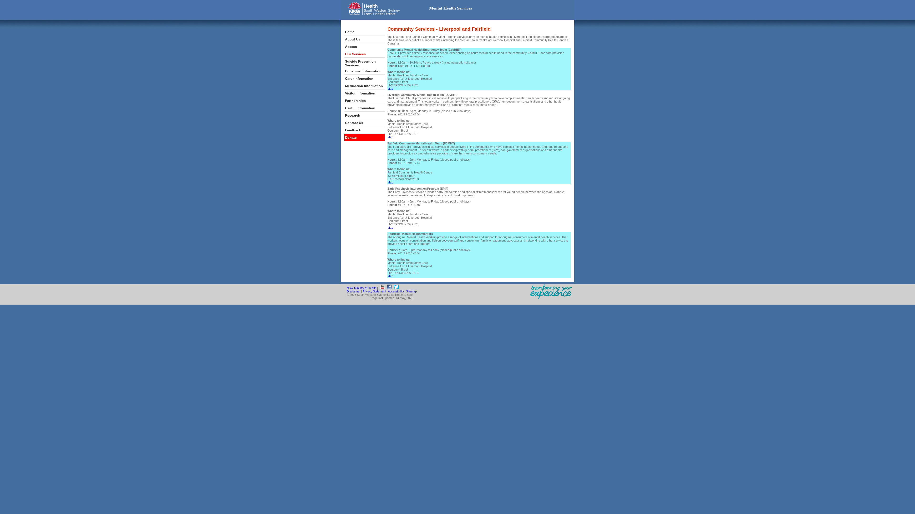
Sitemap (411, 291)
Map (390, 88)
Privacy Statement (374, 291)
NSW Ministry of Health (361, 288)
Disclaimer (354, 291)
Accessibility (396, 291)
